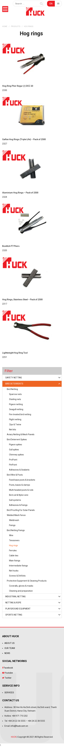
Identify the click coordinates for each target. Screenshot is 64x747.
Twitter (7, 678)
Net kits (12, 429)
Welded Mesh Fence (16, 515)
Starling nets (15, 399)
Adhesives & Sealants (19, 470)
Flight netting (15, 419)
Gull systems (15, 500)
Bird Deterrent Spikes (17, 439)
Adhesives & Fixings (18, 505)
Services (9, 692)
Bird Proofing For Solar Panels (21, 510)
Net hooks (13, 570)
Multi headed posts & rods (21, 490)
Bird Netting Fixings (16, 530)
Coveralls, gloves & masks (21, 586)
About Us (9, 643)
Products (15, 26)
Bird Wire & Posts (15, 475)
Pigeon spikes (15, 444)
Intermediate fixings (18, 565)
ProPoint (13, 459)
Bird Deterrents (14, 383)
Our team (9, 648)
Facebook (8, 668)
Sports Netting (13, 615)
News (7, 653)
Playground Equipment (18, 608)
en (50, 3)
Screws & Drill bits (17, 576)
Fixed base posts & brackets (22, 480)
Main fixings (14, 560)
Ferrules (13, 550)
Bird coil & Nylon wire (18, 495)
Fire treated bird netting (20, 414)
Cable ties (13, 555)
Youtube (8, 673)
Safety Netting (13, 377)
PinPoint (13, 465)
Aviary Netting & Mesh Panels (20, 434)
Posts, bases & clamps (19, 485)
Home (4, 26)
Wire (11, 535)
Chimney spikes (16, 454)
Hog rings (13, 545)
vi (58, 3)
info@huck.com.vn (19, 726)
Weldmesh (14, 520)
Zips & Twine (15, 424)
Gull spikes (14, 449)
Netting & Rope (13, 602)
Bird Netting (12, 389)
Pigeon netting (16, 404)
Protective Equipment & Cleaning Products (27, 581)
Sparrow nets (15, 394)
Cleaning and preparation (21, 591)
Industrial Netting (15, 596)
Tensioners (14, 540)
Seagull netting (16, 409)
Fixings (12, 525)
